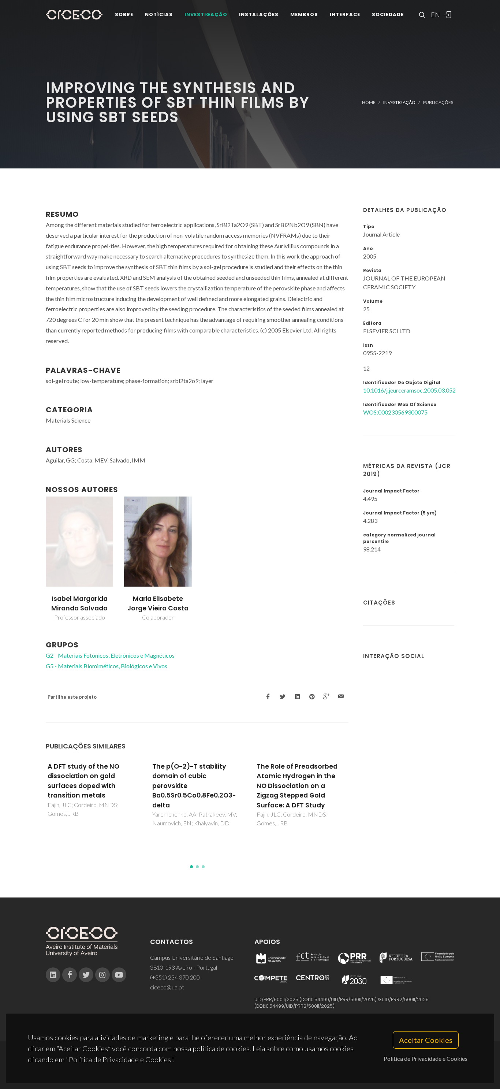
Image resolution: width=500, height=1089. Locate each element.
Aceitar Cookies (425, 1040)
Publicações (438, 102)
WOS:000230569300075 (395, 412)
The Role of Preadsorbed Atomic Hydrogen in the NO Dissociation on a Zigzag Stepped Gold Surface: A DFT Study (297, 786)
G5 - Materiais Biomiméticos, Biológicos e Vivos (106, 665)
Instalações (259, 14)
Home (369, 102)
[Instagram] (102, 974)
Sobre (124, 14)
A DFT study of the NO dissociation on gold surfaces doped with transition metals (83, 781)
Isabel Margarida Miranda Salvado (79, 603)
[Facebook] (69, 974)
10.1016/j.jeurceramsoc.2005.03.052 (409, 390)
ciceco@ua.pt (167, 987)
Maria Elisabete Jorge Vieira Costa (158, 603)
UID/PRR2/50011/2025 (405, 999)
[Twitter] (86, 974)
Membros (304, 14)
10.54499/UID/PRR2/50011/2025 (299, 1006)
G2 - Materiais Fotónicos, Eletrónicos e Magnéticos (110, 655)
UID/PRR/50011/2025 (276, 999)
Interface (345, 14)
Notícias (159, 14)
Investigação (205, 14)
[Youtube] (119, 974)
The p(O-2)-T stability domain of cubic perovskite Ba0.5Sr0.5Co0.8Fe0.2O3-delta (194, 786)
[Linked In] (53, 974)
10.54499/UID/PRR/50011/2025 (342, 999)
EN (434, 14)
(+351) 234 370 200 (175, 977)
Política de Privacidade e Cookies (425, 1058)
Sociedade (388, 14)
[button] (191, 866)
